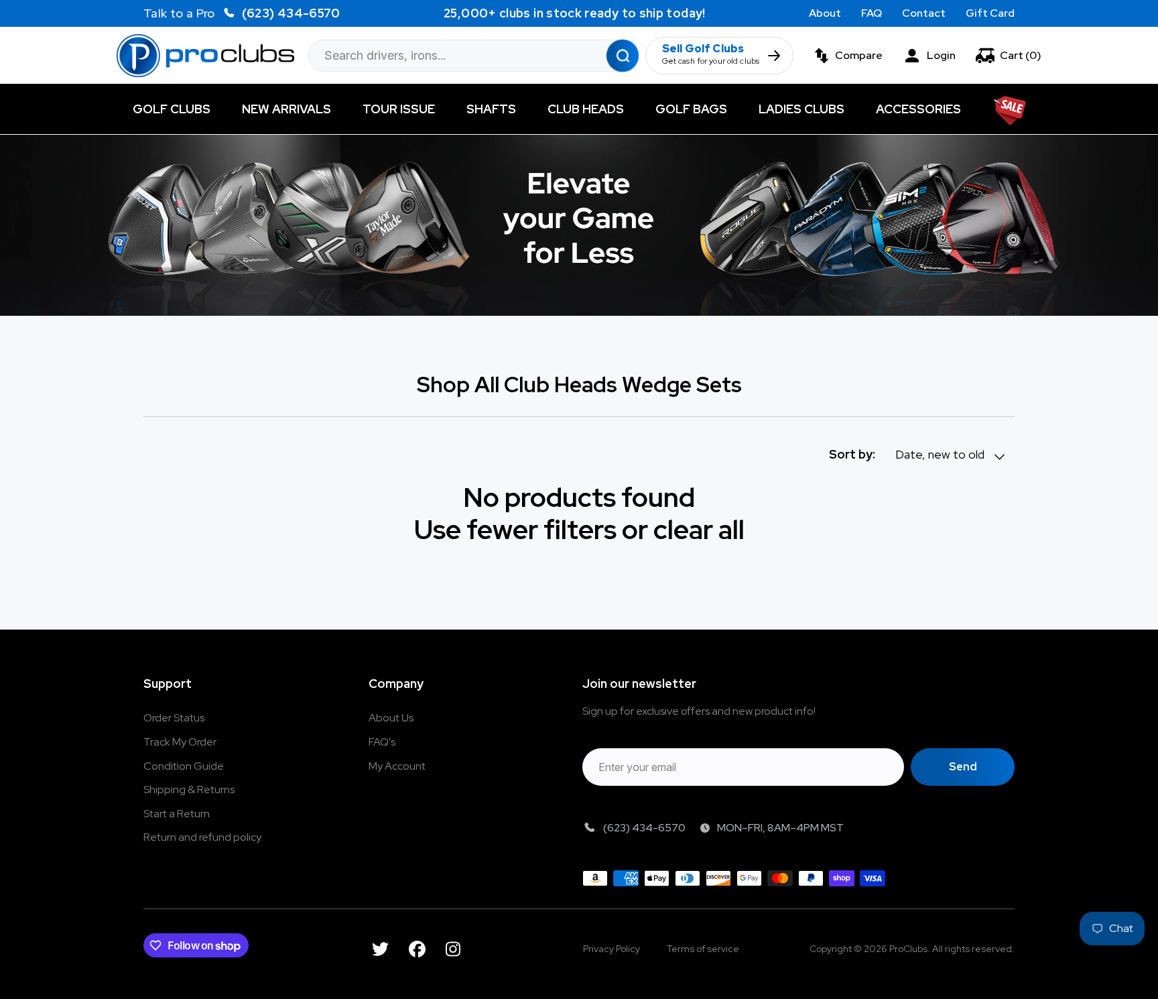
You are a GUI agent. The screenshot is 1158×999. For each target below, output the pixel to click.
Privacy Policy (611, 949)
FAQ (871, 13)
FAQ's (382, 742)
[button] (1008, 55)
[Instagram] (453, 949)
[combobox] (473, 56)
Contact (924, 13)
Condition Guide (183, 766)
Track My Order (179, 742)
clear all (699, 530)
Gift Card (990, 13)
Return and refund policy (202, 837)
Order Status (173, 718)
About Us (391, 718)
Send (963, 767)
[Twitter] (380, 949)
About (825, 13)
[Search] (622, 55)
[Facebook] (417, 949)
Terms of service (703, 949)
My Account (397, 766)
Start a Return (176, 814)
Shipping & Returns (189, 789)
